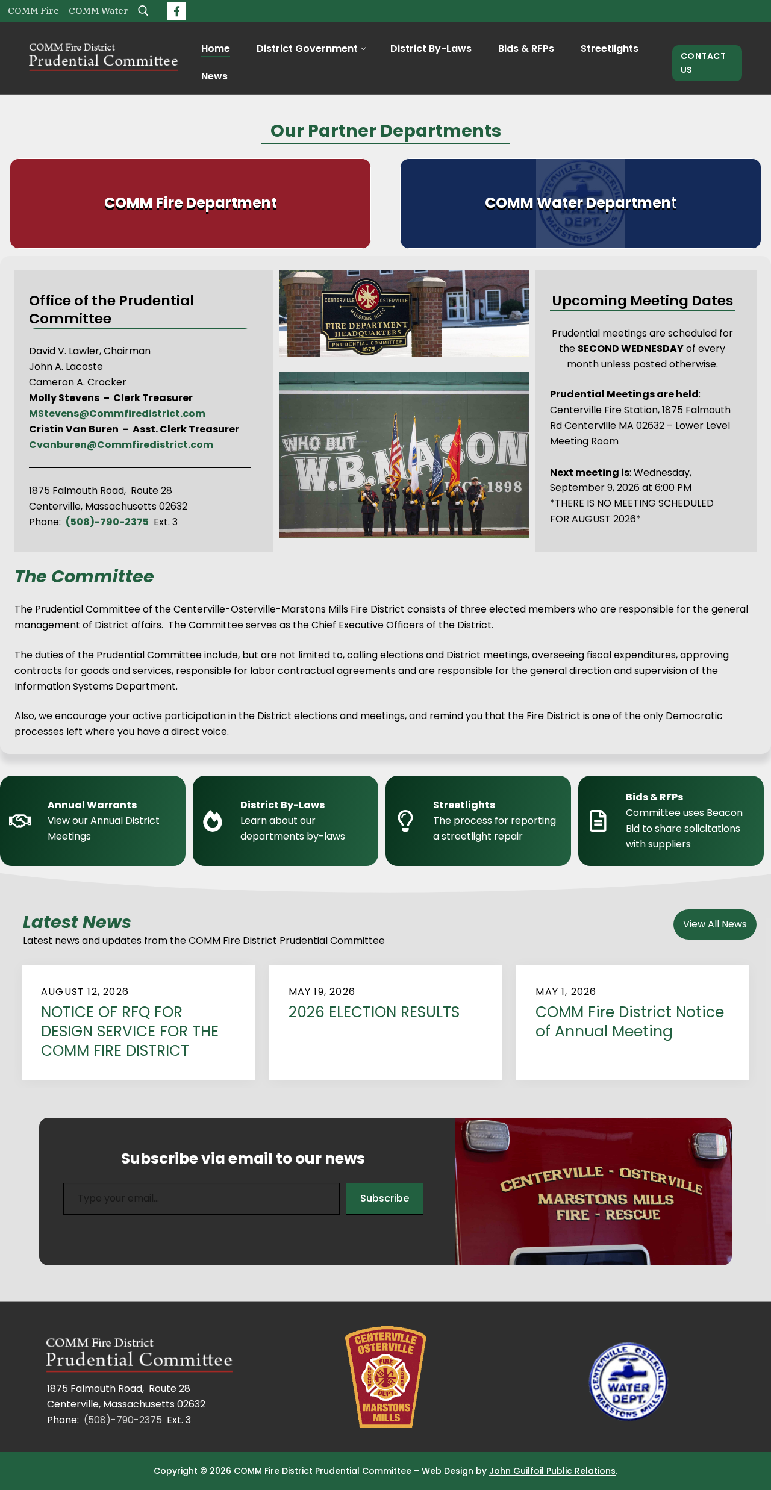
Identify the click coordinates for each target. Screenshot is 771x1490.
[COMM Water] (629, 1384)
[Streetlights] (482, 820)
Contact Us (703, 63)
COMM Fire (33, 10)
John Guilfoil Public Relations (552, 1471)
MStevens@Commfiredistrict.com (117, 413)
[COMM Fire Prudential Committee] (142, 1356)
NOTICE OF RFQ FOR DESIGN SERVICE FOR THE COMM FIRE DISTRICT (130, 1032)
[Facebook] (176, 11)
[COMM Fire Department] (190, 203)
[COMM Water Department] (580, 203)
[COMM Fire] (386, 1377)
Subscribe (384, 1198)
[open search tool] (143, 10)
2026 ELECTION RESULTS (374, 1012)
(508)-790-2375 (123, 1420)
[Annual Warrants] (96, 820)
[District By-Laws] (289, 820)
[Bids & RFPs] (674, 820)
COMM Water (98, 10)
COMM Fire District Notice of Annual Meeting (629, 1022)
